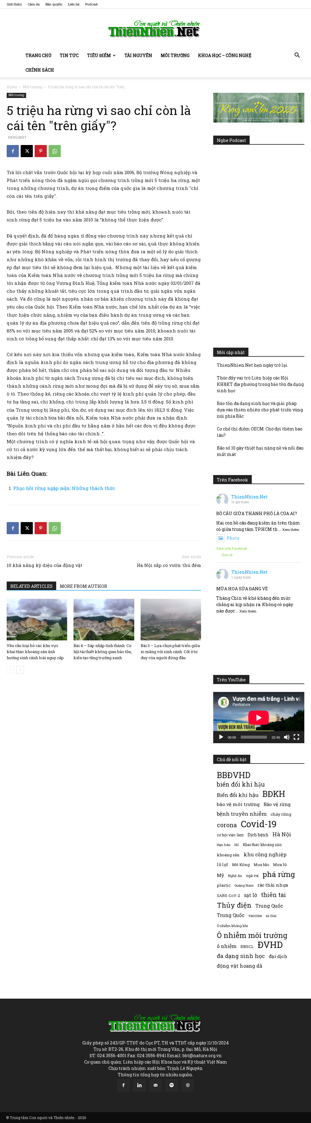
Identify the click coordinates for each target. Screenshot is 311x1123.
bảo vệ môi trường (238, 804)
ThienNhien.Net (249, 497)
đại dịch (278, 956)
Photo (233, 538)
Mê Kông (241, 864)
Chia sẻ (227, 554)
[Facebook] (13, 151)
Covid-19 (259, 824)
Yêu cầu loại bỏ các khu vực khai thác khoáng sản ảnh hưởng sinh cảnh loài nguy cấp (35, 651)
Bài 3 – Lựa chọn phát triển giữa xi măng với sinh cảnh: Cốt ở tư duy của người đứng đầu (170, 651)
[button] (297, 56)
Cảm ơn (34, 4)
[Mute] (287, 737)
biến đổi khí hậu (241, 784)
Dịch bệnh (258, 835)
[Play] (221, 737)
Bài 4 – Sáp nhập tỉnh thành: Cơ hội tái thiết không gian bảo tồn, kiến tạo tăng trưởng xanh (102, 651)
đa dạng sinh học (241, 956)
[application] (258, 717)
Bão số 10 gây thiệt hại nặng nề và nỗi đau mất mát (260, 451)
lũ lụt (222, 864)
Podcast (91, 4)
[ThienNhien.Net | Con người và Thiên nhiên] (155, 29)
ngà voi (252, 875)
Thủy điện (234, 905)
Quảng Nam (244, 885)
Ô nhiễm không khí (232, 925)
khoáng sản (228, 855)
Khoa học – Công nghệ (224, 55)
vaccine (255, 915)
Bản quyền (54, 4)
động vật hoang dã (239, 966)
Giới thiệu (14, 4)
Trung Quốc (269, 905)
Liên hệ (74, 4)
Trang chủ (38, 55)
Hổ (236, 845)
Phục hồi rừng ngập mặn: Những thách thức (64, 488)
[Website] (188, 1085)
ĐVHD (270, 944)
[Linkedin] (139, 1085)
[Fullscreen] (296, 737)
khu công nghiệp (265, 854)
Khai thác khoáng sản (262, 844)
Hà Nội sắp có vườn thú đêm (169, 565)
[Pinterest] (41, 151)
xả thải (271, 916)
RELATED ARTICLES (31, 586)
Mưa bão (261, 864)
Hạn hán (224, 844)
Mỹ (220, 875)
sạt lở (250, 895)
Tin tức (69, 55)
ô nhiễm (227, 946)
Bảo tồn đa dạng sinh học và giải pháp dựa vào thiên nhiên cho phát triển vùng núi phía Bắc (260, 409)
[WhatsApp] (55, 151)
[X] (27, 151)
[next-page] (20, 669)
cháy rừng (281, 814)
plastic (224, 885)
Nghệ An (235, 875)
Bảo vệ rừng (277, 804)
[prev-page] (10, 669)
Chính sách (40, 70)
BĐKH (273, 794)
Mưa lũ (280, 864)
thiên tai (273, 895)
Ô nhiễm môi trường (252, 935)
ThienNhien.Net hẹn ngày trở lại (252, 365)
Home (12, 86)
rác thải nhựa (273, 885)
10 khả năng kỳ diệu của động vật (44, 565)
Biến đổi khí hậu (237, 795)
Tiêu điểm (99, 55)
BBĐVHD (233, 775)
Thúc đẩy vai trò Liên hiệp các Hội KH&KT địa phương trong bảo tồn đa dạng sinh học (260, 384)
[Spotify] (172, 1085)
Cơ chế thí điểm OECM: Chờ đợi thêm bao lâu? (259, 432)
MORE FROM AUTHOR (83, 586)
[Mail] (155, 1085)
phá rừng (278, 874)
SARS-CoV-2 (228, 895)
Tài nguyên (138, 55)
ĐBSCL (247, 946)
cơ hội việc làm (230, 834)
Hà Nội (281, 834)
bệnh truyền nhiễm (242, 814)
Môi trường (175, 55)
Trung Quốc (230, 915)
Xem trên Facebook (231, 548)
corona (227, 825)
